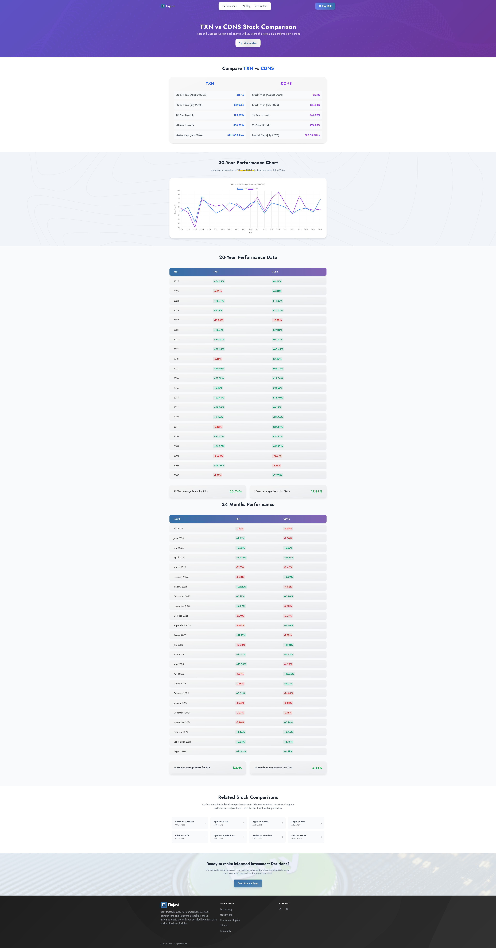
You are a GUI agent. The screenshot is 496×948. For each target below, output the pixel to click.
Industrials (225, 931)
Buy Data (327, 6)
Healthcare (226, 915)
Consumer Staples (230, 920)
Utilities (224, 925)
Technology (226, 909)
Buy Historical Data (248, 883)
